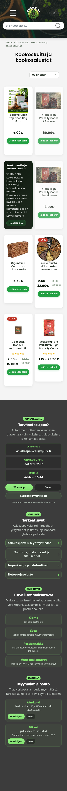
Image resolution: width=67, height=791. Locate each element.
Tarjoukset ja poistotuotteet (33, 565)
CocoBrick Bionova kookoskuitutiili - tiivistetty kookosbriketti (18, 348)
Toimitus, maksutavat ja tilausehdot (36, 554)
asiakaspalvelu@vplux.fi (33, 451)
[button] (18, 195)
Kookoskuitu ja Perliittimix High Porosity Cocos (48, 345)
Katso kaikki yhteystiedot (33, 495)
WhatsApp (19, 487)
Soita (48, 487)
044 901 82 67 (33, 464)
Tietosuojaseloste (33, 574)
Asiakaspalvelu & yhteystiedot (33, 542)
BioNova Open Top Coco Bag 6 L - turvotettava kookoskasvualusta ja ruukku (21, 123)
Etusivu (9, 42)
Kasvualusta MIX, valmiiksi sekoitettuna (49, 266)
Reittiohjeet (16, 716)
